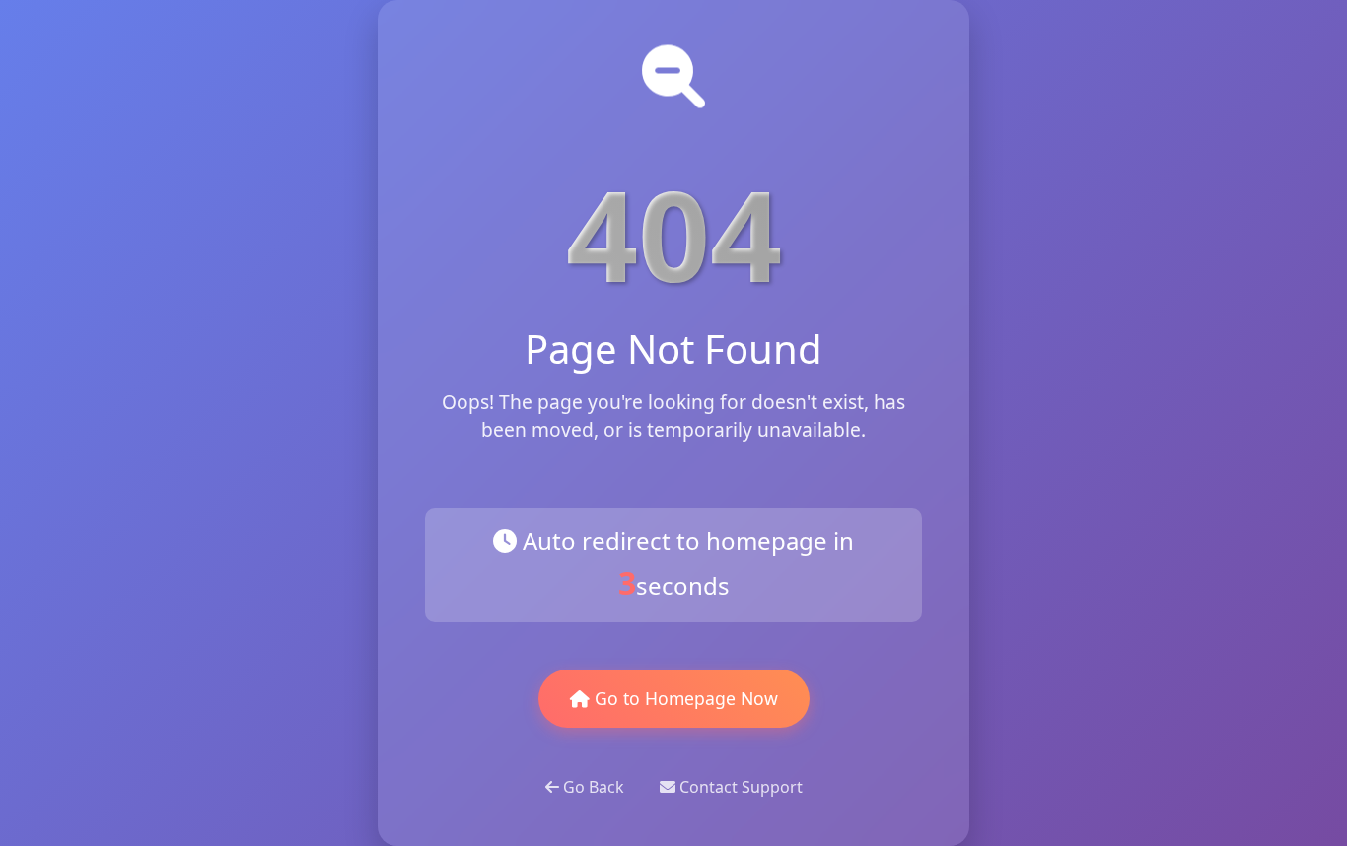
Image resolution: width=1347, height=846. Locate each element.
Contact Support (739, 787)
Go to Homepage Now (684, 698)
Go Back (593, 787)
